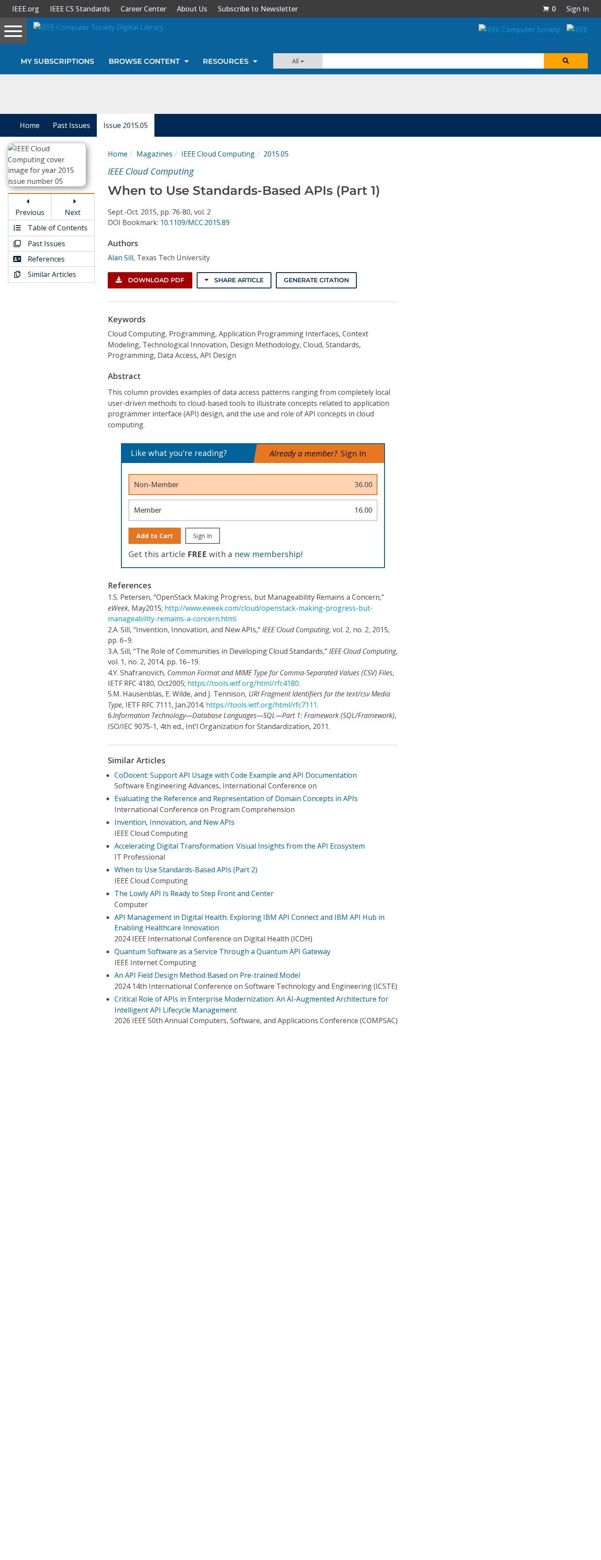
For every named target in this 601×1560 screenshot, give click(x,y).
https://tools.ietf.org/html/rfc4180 (243, 683)
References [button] (45, 259)
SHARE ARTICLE (238, 280)
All (296, 61)
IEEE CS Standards (80, 9)
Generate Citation (316, 280)
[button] (549, 9)
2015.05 (276, 154)
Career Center (143, 9)
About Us (192, 9)
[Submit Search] (566, 61)
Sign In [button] (577, 9)
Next (73, 212)
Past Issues (71, 125)
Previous (29, 212)
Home (30, 125)
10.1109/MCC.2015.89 (195, 222)
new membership (268, 554)
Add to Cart (154, 536)
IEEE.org (25, 9)
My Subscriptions (57, 61)
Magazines (154, 154)
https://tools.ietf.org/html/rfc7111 (261, 705)
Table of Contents (57, 228)
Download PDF (155, 280)
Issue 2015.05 (125, 125)
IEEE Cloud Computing (218, 154)
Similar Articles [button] (51, 274)
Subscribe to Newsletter (258, 9)
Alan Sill (120, 257)
